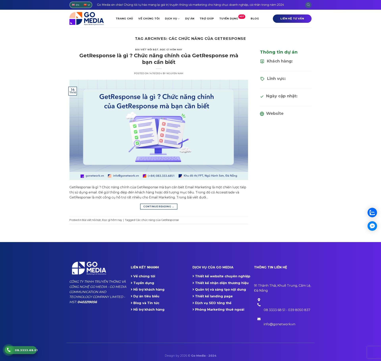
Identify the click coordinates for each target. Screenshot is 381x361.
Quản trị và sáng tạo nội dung (220, 289)
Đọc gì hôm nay (171, 49)
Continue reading (158, 206)
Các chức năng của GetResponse (157, 219)
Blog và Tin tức (146, 303)
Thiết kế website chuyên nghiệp (222, 276)
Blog (255, 18)
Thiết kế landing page (214, 296)
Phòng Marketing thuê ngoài (219, 309)
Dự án (189, 18)
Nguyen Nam (174, 73)
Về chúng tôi (149, 18)
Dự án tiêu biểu (146, 296)
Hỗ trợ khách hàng (149, 289)
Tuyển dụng (231, 17)
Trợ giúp (207, 18)
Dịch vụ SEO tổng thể (213, 303)
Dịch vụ (171, 18)
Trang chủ (124, 18)
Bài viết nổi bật (147, 49)
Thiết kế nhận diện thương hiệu (222, 283)
